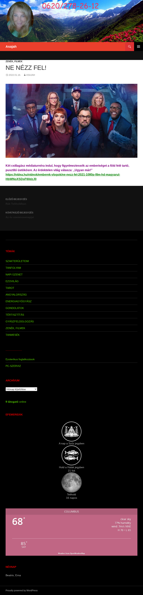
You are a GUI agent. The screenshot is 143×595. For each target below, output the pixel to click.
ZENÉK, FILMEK (14, 61)
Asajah (11, 46)
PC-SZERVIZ (13, 365)
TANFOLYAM (13, 267)
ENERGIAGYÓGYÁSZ (19, 301)
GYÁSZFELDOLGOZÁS (20, 321)
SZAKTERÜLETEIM (17, 261)
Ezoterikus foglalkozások (20, 359)
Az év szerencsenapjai (20, 215)
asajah (30, 75)
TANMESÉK (13, 334)
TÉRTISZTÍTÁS (15, 314)
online (16, 401)
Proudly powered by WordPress (22, 590)
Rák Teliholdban (16, 201)
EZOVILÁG (12, 281)
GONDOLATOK (15, 308)
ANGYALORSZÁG (16, 294)
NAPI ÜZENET (14, 274)
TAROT (10, 287)
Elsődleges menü (138, 46)
